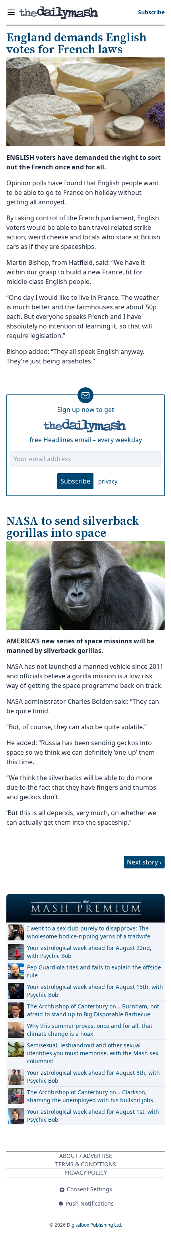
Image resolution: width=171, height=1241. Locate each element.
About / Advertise (85, 1155)
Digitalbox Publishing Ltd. (94, 1225)
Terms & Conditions (85, 1164)
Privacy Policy (85, 1172)
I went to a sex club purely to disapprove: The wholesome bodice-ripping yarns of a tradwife (88, 932)
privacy (107, 481)
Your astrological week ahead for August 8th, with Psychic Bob (93, 1076)
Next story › (144, 862)
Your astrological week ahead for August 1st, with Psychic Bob (93, 1115)
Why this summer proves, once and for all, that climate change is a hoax (89, 1029)
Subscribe (75, 481)
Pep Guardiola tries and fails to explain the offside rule (94, 971)
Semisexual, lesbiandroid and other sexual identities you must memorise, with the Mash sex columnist (92, 1053)
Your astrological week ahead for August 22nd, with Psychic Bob (89, 951)
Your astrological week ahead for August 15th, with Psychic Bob (95, 990)
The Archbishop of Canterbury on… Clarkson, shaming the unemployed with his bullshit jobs (90, 1096)
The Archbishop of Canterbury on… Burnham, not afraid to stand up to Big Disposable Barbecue (93, 1010)
